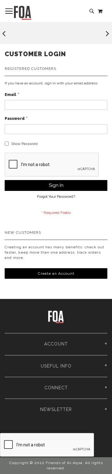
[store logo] (22, 13)
